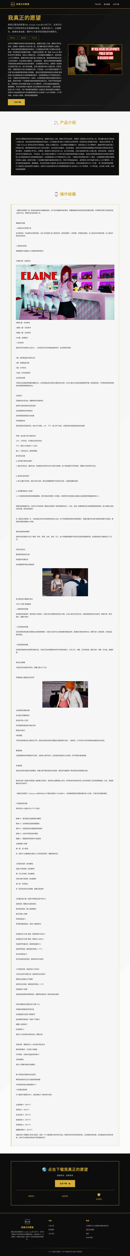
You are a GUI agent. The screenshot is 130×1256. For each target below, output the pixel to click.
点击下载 (116, 4)
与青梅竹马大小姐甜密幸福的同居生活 (97, 1226)
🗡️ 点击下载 (16, 102)
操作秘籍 (107, 4)
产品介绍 (98, 4)
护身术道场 (89, 1237)
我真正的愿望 (90, 1230)
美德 (87, 1234)
